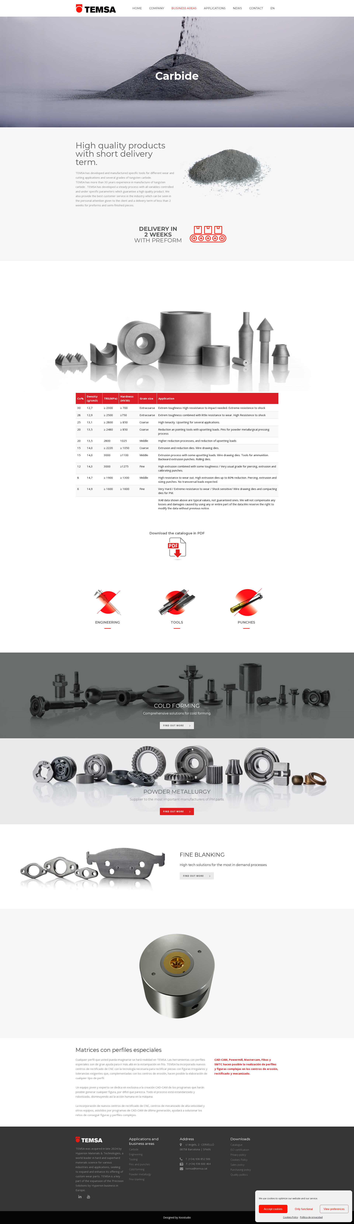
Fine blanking (136, 1179)
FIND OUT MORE (173, 725)
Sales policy (237, 1164)
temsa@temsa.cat (196, 1168)
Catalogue (236, 1144)
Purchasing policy (240, 1169)
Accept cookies (273, 1209)
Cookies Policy (290, 1217)
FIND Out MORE (193, 875)
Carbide (133, 1149)
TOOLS (177, 622)
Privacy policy (238, 1154)
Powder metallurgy (140, 1174)
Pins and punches (139, 1164)
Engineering (136, 1154)
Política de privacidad (311, 1217)
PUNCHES (246, 622)
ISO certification (239, 1149)
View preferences (334, 1209)
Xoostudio (185, 1217)
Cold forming (136, 1169)
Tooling (133, 1159)
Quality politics (239, 1174)
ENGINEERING (107, 622)
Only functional (304, 1209)
